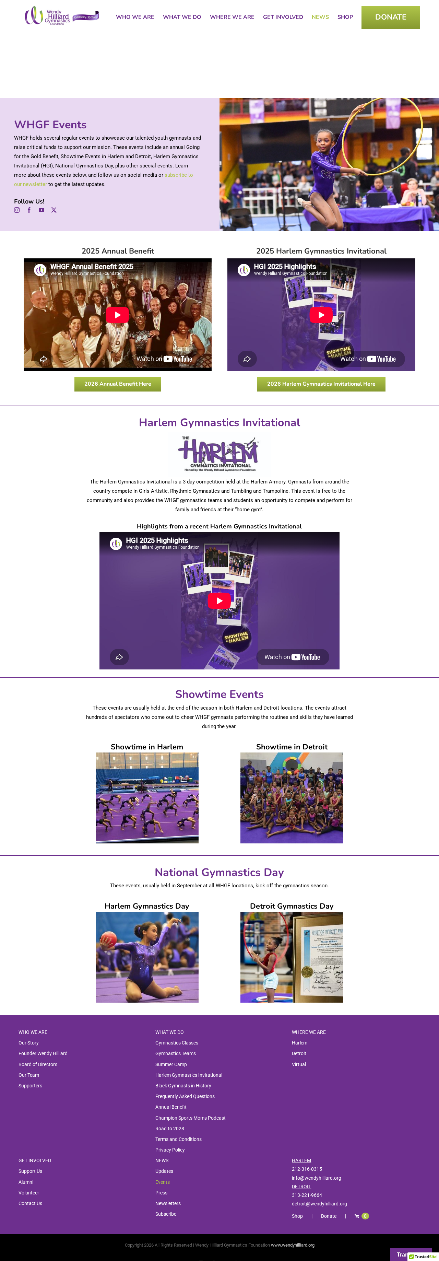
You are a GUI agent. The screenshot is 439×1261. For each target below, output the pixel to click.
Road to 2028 (169, 1128)
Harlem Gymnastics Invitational (188, 1075)
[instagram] (17, 210)
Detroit (299, 1053)
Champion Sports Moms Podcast (190, 1118)
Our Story (29, 1043)
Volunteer (29, 1192)
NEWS (161, 1160)
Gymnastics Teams (175, 1053)
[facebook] (29, 210)
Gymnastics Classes (176, 1043)
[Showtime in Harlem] (147, 755)
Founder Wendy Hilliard (43, 1053)
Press (161, 1192)
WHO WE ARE (33, 1032)
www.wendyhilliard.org (293, 1245)
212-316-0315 (307, 1169)
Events (162, 1182)
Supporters (30, 1085)
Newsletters (168, 1203)
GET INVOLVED (35, 1160)
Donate (328, 1216)
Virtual (299, 1064)
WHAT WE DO (169, 1032)
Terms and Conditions (178, 1139)
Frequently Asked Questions (185, 1096)
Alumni (26, 1182)
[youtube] (41, 210)
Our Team (29, 1075)
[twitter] (54, 210)
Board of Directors (38, 1064)
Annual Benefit (171, 1107)
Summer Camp (171, 1064)
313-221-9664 (307, 1195)
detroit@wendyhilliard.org (319, 1203)
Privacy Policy (170, 1150)
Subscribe (165, 1214)
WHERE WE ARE (309, 1032)
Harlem (299, 1043)
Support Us (30, 1171)
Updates (164, 1171)
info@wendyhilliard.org (316, 1178)
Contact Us (30, 1203)
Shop (297, 1216)
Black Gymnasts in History (183, 1085)
